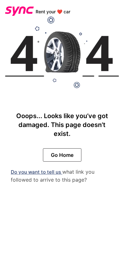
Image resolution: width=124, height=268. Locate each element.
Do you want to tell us (36, 172)
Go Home (62, 155)
